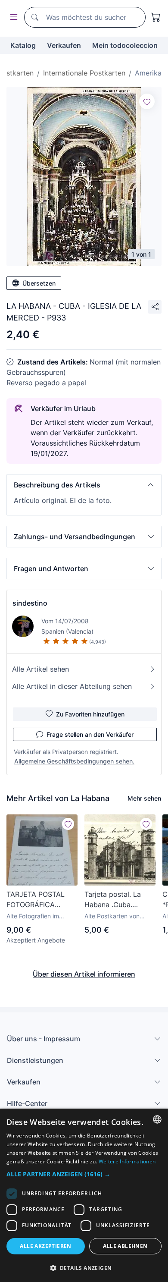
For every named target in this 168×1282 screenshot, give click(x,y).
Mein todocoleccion (125, 45)
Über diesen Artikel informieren (84, 974)
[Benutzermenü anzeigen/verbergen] (12, 17)
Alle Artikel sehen (40, 669)
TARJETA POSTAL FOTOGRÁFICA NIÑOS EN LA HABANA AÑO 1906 (38, 900)
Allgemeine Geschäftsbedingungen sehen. (74, 761)
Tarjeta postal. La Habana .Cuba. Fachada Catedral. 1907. (114, 900)
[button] (84, 485)
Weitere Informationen (127, 1161)
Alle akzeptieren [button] (45, 1246)
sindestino (29, 603)
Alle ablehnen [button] (125, 1246)
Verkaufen (64, 45)
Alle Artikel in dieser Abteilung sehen (72, 686)
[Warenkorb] (156, 17)
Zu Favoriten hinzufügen (90, 714)
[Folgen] (147, 101)
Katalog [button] (23, 45)
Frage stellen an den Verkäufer (90, 734)
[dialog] (84, 1195)
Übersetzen (39, 283)
